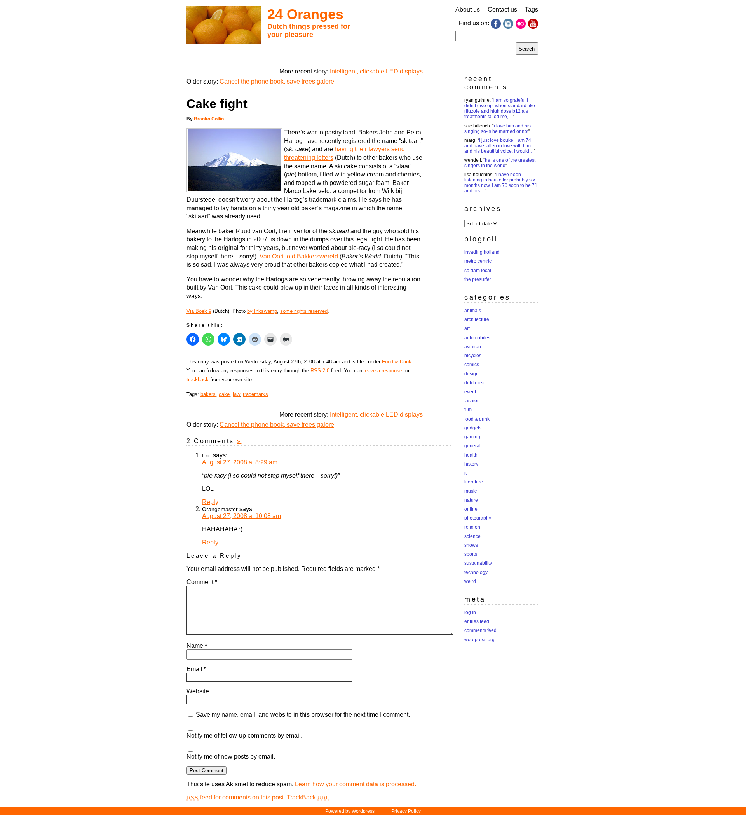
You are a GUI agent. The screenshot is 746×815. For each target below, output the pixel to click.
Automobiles (477, 337)
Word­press (363, 811)
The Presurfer (477, 279)
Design (471, 374)
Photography (477, 518)
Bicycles (472, 355)
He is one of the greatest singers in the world (499, 162)
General (472, 446)
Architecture (476, 319)
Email (196, 669)
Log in (470, 612)
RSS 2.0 (319, 370)
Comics (471, 364)
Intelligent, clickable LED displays (376, 71)
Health (471, 455)
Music (470, 491)
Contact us (502, 9)
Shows (471, 545)
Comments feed (480, 630)
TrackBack (308, 797)
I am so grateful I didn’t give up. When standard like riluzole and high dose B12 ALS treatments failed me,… (499, 108)
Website (197, 691)
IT (465, 473)
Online (471, 509)
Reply (210, 502)
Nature (471, 500)
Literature (473, 482)
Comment (201, 582)
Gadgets (472, 428)
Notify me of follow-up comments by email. (244, 735)
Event (470, 391)
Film (468, 409)
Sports (470, 554)
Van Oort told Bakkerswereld (299, 256)
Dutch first (474, 383)
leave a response (383, 370)
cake (224, 394)
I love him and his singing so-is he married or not (497, 128)
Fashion (472, 400)
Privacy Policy (406, 811)
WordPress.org (479, 639)
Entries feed (476, 621)
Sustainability (478, 563)
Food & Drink (396, 362)
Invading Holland (482, 252)
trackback (197, 379)
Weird (470, 581)
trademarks (255, 394)
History (471, 464)
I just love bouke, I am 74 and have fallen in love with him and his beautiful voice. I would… (499, 146)
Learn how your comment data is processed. (355, 784)
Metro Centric (478, 261)
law (236, 394)
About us (467, 9)
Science (472, 536)
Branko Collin (209, 119)
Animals (472, 310)
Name (196, 645)
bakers (208, 394)
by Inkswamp (262, 311)
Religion (472, 527)
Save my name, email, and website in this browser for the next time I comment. (303, 714)
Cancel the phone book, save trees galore (277, 81)
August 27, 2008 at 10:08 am (241, 516)
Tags (531, 9)
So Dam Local (477, 270)
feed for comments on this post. (235, 797)
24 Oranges (305, 14)
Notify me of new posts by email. (230, 756)
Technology (476, 572)
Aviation (472, 346)
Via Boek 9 (198, 311)
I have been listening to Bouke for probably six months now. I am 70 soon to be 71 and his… (500, 183)
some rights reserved (304, 311)
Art (467, 328)
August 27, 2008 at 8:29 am (239, 462)
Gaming (472, 437)
